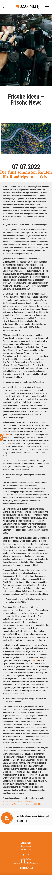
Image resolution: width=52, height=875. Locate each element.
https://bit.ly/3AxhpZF (11, 804)
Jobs (26, 839)
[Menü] (47, 7)
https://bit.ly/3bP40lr (32, 804)
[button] (26, 818)
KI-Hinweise (26, 849)
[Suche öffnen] (39, 6)
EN (4, 7)
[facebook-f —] (23, 854)
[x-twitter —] (28, 854)
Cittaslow (34, 660)
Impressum (26, 846)
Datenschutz (26, 842)
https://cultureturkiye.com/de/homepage (18, 801)
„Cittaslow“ (7, 434)
